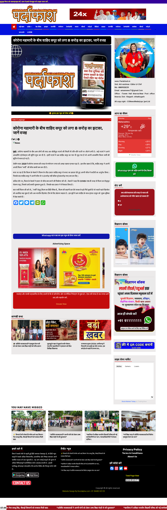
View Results (135, 210)
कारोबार (134, 27)
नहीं (121, 205)
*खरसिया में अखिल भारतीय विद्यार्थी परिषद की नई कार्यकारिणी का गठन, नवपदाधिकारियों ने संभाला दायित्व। (101, 437)
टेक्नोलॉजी (69, 27)
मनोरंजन (60, 27)
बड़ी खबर (21, 27)
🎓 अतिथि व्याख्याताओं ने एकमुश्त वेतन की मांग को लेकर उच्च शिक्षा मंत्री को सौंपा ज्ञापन (27, 345)
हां (120, 201)
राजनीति (53, 27)
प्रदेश (28, 27)
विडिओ (96, 27)
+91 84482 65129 (98, 491)
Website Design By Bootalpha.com (76, 491)
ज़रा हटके (21, 32)
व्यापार (76, 27)
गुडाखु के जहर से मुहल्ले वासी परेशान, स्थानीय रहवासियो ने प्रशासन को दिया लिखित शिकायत (59, 346)
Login (29, 32)
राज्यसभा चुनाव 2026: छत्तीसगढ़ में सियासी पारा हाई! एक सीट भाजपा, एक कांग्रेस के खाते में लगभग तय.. (93, 346)
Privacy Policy (132, 449)
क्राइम (46, 27)
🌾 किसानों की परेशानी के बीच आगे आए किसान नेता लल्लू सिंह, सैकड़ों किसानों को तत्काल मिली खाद (28, 437)
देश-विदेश (38, 27)
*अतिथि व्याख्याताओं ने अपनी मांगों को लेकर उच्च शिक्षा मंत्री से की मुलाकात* (65, 436)
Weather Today (135, 155)
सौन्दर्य (83, 27)
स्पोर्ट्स (90, 27)
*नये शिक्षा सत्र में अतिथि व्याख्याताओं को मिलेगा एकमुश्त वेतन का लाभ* (80, 470)
